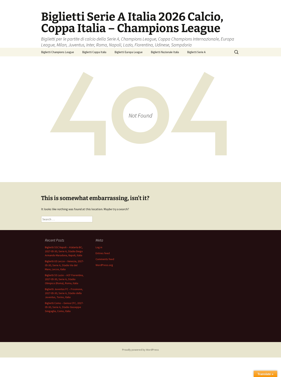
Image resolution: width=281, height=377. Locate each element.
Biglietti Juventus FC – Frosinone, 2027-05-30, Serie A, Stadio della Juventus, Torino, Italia (64, 293)
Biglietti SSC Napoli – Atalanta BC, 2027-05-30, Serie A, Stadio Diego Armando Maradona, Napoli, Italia (64, 251)
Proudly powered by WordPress (140, 349)
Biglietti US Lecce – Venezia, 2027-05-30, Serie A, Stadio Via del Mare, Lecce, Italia (64, 265)
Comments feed (105, 259)
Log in (99, 247)
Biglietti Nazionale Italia (165, 52)
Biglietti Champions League (57, 52)
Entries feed (103, 253)
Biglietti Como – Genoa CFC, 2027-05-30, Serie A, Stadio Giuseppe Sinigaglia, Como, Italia (64, 307)
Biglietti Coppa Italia (94, 52)
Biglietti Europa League (129, 52)
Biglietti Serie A (196, 52)
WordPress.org (104, 265)
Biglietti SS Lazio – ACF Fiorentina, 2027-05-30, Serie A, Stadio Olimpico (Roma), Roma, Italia (64, 279)
